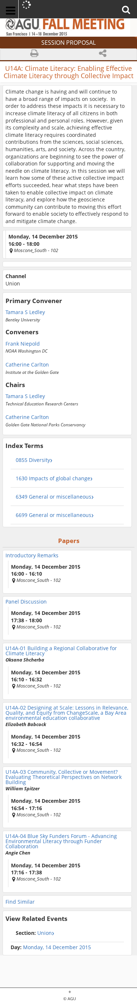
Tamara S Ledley (25, 312)
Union (34, 932)
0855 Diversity (33, 459)
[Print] (34, 54)
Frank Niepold (22, 343)
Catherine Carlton (27, 364)
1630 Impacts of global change (53, 478)
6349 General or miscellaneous (53, 496)
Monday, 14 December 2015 (57, 947)
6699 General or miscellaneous (53, 514)
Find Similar (20, 901)
